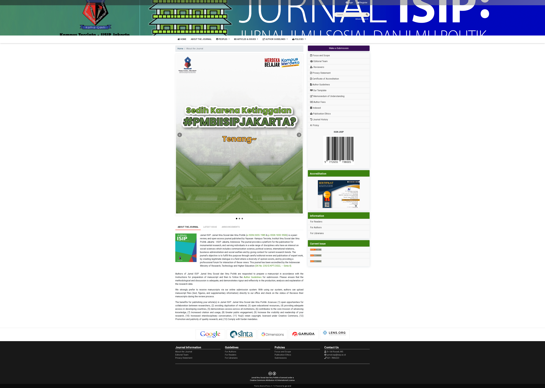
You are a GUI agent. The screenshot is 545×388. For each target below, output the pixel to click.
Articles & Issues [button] (246, 39)
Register (363, 2)
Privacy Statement (321, 73)
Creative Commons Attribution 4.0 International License (272, 380)
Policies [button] (299, 39)
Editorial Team (320, 61)
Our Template (319, 90)
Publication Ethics (321, 113)
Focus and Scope (321, 55)
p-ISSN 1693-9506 (277, 235)
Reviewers (318, 67)
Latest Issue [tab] (210, 227)
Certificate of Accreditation (325, 78)
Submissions (281, 358)
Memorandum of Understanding (328, 96)
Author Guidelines (253, 277)
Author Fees (319, 102)
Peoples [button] (223, 39)
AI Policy (314, 125)
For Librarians (317, 233)
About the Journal (201, 39)
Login (350, 2)
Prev (179, 135)
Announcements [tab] (231, 227)
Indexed (316, 108)
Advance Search (361, 19)
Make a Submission (339, 48)
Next (299, 135)
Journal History (320, 119)
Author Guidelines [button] (275, 39)
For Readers (316, 221)
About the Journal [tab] (188, 227)
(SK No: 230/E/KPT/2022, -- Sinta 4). (273, 265)
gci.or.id (288, 386)
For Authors (316, 227)
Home (183, 39)
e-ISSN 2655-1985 (256, 235)
